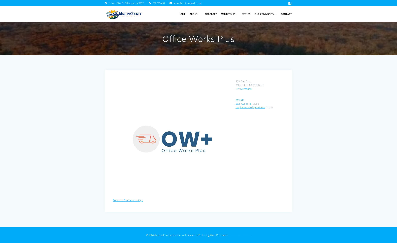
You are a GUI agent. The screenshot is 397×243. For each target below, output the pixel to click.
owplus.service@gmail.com (250, 107)
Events (246, 14)
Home (182, 14)
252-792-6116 (243, 103)
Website (240, 100)
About (194, 14)
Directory (211, 14)
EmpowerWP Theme (239, 235)
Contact (286, 14)
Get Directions (244, 89)
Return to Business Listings (128, 200)
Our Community (264, 14)
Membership (228, 14)
